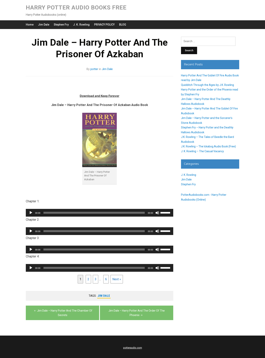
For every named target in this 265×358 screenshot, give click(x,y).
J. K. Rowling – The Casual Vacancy (202, 151)
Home (30, 24)
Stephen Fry (61, 24)
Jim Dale (43, 24)
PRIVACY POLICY (104, 24)
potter (94, 69)
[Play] (31, 213)
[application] (99, 213)
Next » (116, 279)
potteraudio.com (132, 347)
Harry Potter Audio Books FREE (76, 7)
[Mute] (157, 213)
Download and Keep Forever (99, 96)
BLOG (122, 24)
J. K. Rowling (81, 24)
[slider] (165, 212)
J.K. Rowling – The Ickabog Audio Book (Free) (208, 146)
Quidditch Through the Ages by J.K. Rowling (207, 84)
